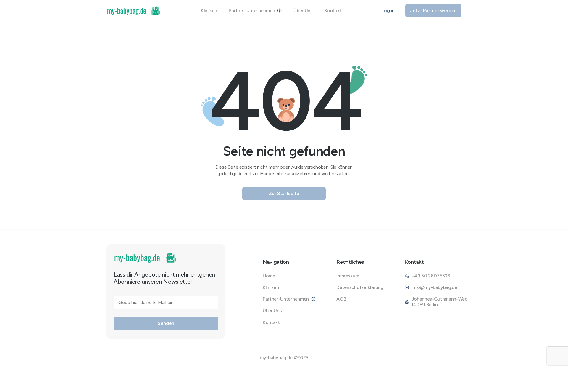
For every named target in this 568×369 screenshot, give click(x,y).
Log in (387, 10)
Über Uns (302, 10)
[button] (255, 10)
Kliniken (209, 10)
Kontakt (333, 10)
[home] (133, 10)
